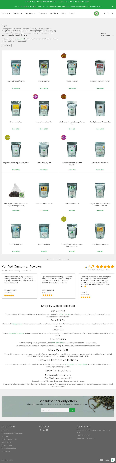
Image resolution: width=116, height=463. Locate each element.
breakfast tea (17, 324)
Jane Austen (82, 364)
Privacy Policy (7, 445)
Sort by (103, 33)
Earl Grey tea (65, 314)
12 (64, 259)
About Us (5, 430)
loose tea (20, 39)
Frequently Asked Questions (12, 433)
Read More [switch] (7, 45)
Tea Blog (5, 436)
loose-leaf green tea (16, 333)
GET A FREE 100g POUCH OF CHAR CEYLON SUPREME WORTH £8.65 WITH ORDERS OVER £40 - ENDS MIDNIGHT (58, 6)
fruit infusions (57, 343)
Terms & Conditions (9, 448)
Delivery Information (9, 439)
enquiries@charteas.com (86, 438)
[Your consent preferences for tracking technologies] (113, 460)
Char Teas (10, 460)
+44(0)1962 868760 (84, 435)
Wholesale (6, 451)
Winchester (69, 364)
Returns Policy (7, 442)
